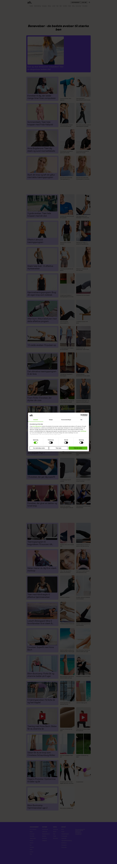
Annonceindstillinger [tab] (66, 419)
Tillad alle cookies (78, 448)
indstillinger (83, 431)
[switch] (51, 443)
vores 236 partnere (37, 426)
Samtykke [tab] (35, 419)
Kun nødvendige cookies (39, 448)
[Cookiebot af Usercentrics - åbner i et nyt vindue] (81, 415)
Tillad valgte (58, 448)
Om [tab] (81, 419)
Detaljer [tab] (51, 419)
